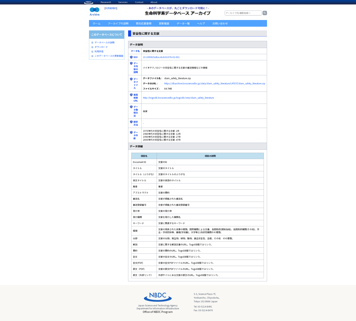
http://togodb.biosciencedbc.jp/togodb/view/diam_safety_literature (178, 97)
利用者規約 (110, 8)
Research (106, 2)
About (154, 2)
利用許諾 (99, 51)
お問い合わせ (220, 23)
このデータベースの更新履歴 (109, 55)
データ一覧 (183, 23)
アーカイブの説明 (118, 23)
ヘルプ (201, 23)
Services (123, 2)
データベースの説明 (104, 42)
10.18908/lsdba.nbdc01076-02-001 (161, 57)
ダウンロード (101, 46)
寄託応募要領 (143, 23)
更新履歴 (164, 23)
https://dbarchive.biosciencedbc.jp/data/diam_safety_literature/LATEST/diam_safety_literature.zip (214, 83)
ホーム (96, 23)
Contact (139, 2)
